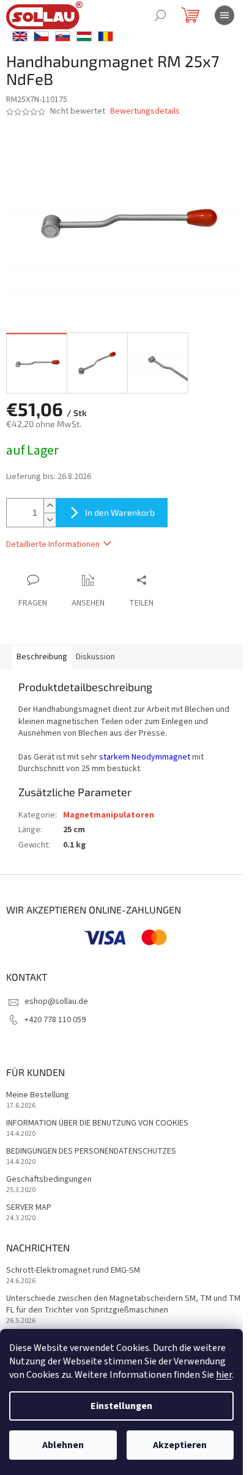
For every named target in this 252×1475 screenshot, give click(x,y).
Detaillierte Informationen (53, 544)
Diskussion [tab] (95, 657)
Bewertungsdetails (145, 111)
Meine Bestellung (37, 1095)
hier (224, 1375)
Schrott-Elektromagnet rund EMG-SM (73, 1270)
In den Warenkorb (120, 512)
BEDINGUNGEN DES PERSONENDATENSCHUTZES (91, 1151)
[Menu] (224, 15)
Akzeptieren (180, 1445)
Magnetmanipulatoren (108, 815)
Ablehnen (63, 1445)
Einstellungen (121, 1406)
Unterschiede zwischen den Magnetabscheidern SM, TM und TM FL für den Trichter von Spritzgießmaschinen (123, 1304)
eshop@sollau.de (56, 1001)
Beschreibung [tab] (42, 657)
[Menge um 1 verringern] (49, 520)
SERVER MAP (28, 1207)
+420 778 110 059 (55, 1020)
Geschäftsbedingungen (49, 1179)
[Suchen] (160, 15)
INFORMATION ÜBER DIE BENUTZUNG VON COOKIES (97, 1123)
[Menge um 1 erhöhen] (49, 506)
